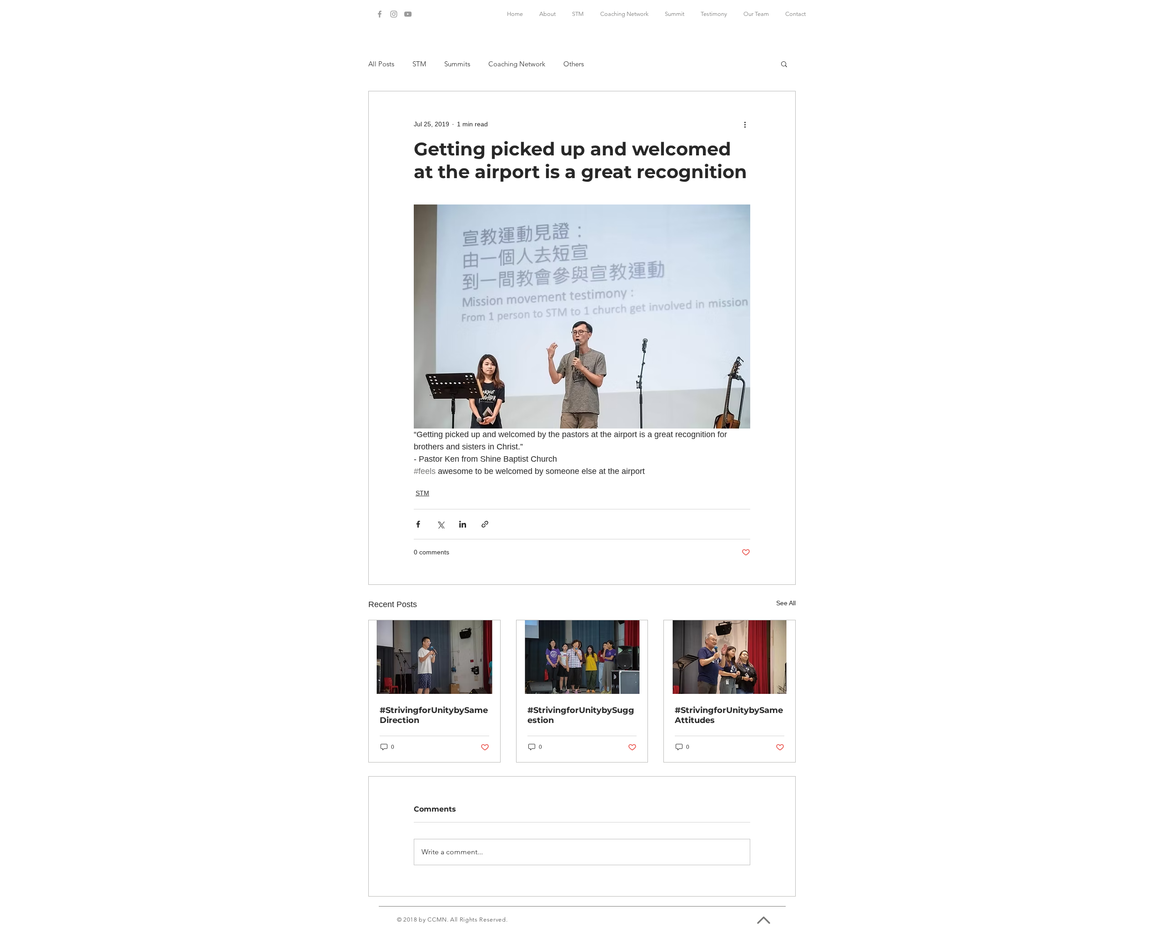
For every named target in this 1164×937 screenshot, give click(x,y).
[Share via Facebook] (418, 524)
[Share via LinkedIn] (462, 524)
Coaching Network (516, 64)
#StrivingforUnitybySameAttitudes (729, 715)
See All (786, 603)
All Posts (381, 64)
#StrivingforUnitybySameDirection (434, 715)
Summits (457, 64)
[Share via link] (485, 524)
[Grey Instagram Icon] (393, 14)
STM (419, 64)
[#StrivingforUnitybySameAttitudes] (729, 657)
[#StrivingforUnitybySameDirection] (434, 657)
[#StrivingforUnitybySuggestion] (582, 657)
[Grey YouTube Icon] (407, 14)
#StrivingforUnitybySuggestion (580, 715)
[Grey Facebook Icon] (379, 14)
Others (573, 64)
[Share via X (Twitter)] (440, 524)
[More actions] (744, 124)
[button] (784, 63)
